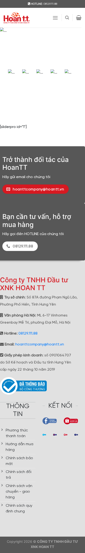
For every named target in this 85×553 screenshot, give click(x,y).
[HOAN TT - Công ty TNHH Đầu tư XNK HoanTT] (17, 17)
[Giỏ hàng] (78, 17)
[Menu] (55, 18)
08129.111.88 (28, 333)
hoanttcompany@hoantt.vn (39, 344)
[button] (6, 47)
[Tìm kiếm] (67, 17)
